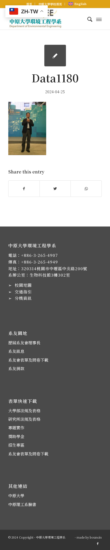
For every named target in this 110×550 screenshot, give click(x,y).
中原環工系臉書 (22, 504)
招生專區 (16, 445)
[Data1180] (55, 55)
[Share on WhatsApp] (86, 189)
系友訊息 (16, 351)
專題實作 (16, 427)
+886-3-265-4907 (39, 255)
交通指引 (23, 291)
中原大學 (16, 495)
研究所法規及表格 (24, 419)
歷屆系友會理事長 (24, 342)
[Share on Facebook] (24, 189)
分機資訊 (23, 298)
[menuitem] (29, 4)
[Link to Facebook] (98, 543)
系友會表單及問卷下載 (28, 360)
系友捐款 (16, 368)
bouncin (96, 537)
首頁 (29, 4)
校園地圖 (23, 285)
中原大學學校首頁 (50, 4)
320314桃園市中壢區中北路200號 (54, 268)
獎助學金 (16, 436)
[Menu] (99, 19)
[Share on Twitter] (55, 189)
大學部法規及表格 (24, 410)
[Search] (87, 19)
